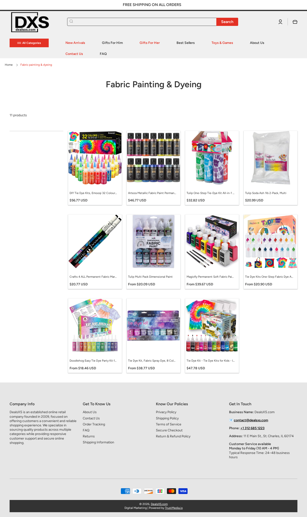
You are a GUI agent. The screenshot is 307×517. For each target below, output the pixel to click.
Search (227, 21)
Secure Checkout (169, 430)
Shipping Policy (167, 418)
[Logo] (34, 22)
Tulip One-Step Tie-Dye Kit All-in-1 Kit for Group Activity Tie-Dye (211, 193)
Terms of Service (168, 424)
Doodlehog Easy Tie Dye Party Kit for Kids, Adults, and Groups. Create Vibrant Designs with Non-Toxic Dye (94, 360)
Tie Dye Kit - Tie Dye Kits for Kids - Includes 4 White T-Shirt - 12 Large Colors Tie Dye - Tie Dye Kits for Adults (211, 360)
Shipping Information (98, 442)
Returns (89, 436)
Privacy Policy (166, 412)
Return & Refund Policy (173, 436)
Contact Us (91, 418)
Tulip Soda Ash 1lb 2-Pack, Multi (265, 193)
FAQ (86, 430)
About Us (90, 412)
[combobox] (152, 22)
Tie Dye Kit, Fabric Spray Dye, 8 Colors (152, 360)
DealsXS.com (159, 504)
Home (9, 64)
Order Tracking (94, 424)
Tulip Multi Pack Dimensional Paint (150, 276)
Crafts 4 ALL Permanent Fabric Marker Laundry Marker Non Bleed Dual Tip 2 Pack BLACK (94, 276)
